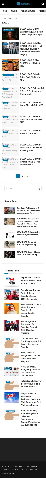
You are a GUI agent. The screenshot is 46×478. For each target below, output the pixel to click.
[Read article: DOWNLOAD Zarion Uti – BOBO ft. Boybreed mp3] (9, 244)
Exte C (15, 18)
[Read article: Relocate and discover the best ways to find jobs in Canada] (11, 385)
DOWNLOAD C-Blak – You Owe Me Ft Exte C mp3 (30, 63)
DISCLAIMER (32, 466)
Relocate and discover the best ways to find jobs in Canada (31, 384)
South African (8, 75)
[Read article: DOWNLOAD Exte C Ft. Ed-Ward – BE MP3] (10, 135)
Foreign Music (28, 11)
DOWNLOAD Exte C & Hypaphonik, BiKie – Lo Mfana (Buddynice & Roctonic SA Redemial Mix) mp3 (31, 49)
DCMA (4, 469)
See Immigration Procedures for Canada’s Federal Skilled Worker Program (29, 327)
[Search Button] (43, 4)
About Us (5, 466)
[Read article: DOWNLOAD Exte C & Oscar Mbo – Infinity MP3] (10, 107)
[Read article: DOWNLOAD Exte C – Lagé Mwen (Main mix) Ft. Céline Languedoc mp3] (10, 33)
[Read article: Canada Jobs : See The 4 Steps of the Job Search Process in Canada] (11, 342)
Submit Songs (18, 466)
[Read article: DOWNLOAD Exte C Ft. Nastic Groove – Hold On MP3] (10, 121)
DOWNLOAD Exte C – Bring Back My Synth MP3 (30, 77)
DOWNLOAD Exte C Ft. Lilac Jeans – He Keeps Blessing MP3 (31, 148)
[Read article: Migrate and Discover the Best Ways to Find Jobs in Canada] (11, 281)
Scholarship (10, 411)
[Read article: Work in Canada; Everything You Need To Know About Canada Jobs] (11, 370)
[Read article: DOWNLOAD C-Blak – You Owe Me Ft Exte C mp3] (10, 65)
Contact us (33, 469)
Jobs (8, 278)
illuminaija (11, 473)
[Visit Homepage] (23, 3)
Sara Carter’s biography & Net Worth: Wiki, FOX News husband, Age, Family (28, 210)
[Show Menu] (3, 4)
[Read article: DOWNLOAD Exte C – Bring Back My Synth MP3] (10, 79)
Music (14, 11)
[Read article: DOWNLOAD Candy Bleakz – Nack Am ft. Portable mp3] (9, 254)
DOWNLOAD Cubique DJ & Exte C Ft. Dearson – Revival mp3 (32, 91)
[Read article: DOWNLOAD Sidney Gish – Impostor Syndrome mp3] (9, 234)
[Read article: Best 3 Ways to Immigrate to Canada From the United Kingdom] (11, 356)
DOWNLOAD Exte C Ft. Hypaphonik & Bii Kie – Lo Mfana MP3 (31, 162)
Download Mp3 (8, 29)
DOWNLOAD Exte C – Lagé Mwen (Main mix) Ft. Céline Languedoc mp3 (31, 32)
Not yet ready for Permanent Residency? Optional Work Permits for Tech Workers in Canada (31, 399)
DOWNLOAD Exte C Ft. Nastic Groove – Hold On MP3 (31, 119)
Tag (9, 18)
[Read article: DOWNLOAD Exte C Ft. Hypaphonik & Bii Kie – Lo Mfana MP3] (10, 163)
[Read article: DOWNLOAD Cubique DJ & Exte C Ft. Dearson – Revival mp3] (10, 93)
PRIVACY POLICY (18, 469)
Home (4, 11)
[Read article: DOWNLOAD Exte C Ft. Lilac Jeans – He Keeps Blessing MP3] (10, 149)
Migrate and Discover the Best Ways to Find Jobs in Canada (31, 280)
